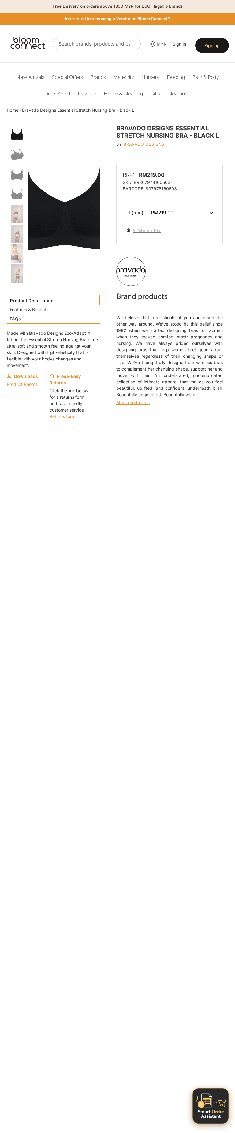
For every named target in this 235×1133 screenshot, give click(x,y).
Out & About (57, 94)
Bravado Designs (144, 144)
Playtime (87, 94)
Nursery (150, 77)
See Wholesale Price (147, 231)
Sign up (212, 45)
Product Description (32, 300)
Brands (98, 77)
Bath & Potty (205, 77)
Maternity (123, 77)
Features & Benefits (29, 309)
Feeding (176, 77)
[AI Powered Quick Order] (210, 1106)
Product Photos (22, 384)
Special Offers (67, 77)
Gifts (155, 94)
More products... (133, 402)
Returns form (62, 416)
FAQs (15, 318)
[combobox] (97, 44)
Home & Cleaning (123, 94)
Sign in (179, 44)
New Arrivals (30, 77)
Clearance (179, 94)
